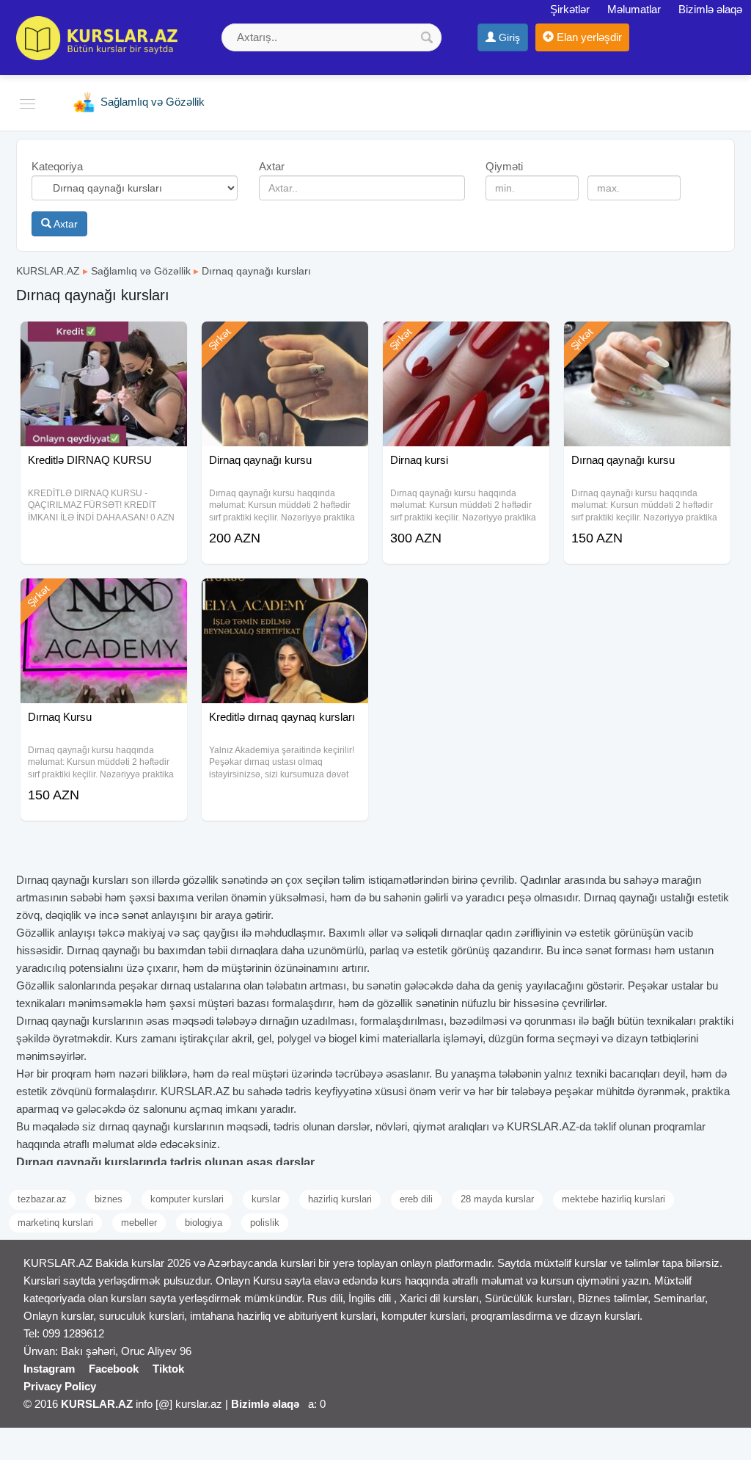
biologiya (203, 1222)
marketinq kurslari (55, 1222)
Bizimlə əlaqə (710, 9)
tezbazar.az (42, 1199)
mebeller (139, 1222)
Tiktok (168, 1368)
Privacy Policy (59, 1386)
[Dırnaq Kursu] (104, 596)
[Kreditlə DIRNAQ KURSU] (104, 340)
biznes (108, 1199)
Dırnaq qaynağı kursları (256, 271)
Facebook (114, 1368)
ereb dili (416, 1199)
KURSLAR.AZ (48, 271)
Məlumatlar (634, 9)
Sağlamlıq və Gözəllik (141, 271)
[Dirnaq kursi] (466, 340)
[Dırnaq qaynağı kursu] (647, 340)
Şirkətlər (570, 9)
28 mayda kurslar (497, 1199)
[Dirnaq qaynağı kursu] (285, 340)
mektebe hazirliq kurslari (613, 1199)
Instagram (49, 1368)
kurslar (266, 1199)
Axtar (64, 224)
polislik (264, 1222)
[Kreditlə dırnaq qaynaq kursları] (285, 596)
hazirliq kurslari (340, 1199)
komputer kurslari (187, 1199)
